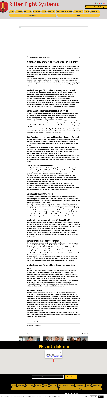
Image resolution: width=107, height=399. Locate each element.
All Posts (21, 22)
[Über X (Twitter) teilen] (31, 321)
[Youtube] (99, 3)
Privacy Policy (57, 396)
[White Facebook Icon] (74, 394)
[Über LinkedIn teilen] (34, 321)
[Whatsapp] (97, 3)
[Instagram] (104, 3)
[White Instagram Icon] (77, 394)
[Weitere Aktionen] (79, 57)
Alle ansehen (85, 333)
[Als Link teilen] (38, 321)
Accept (100, 396)
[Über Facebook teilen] (27, 321)
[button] (86, 22)
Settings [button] (87, 396)
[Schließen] (105, 397)
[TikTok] (95, 3)
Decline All (93, 396)
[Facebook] (102, 3)
